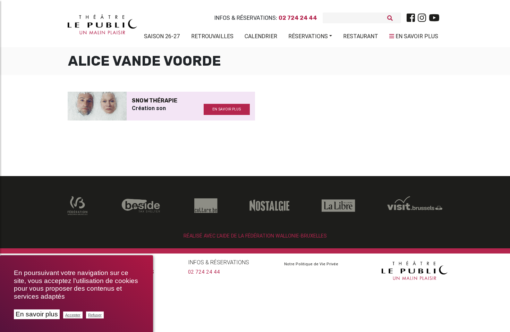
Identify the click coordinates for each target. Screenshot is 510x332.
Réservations (308, 36)
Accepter (72, 315)
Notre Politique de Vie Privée (311, 264)
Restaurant (360, 36)
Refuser (95, 315)
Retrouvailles (212, 36)
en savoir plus (226, 109)
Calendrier (261, 36)
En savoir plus (37, 314)
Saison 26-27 (162, 36)
